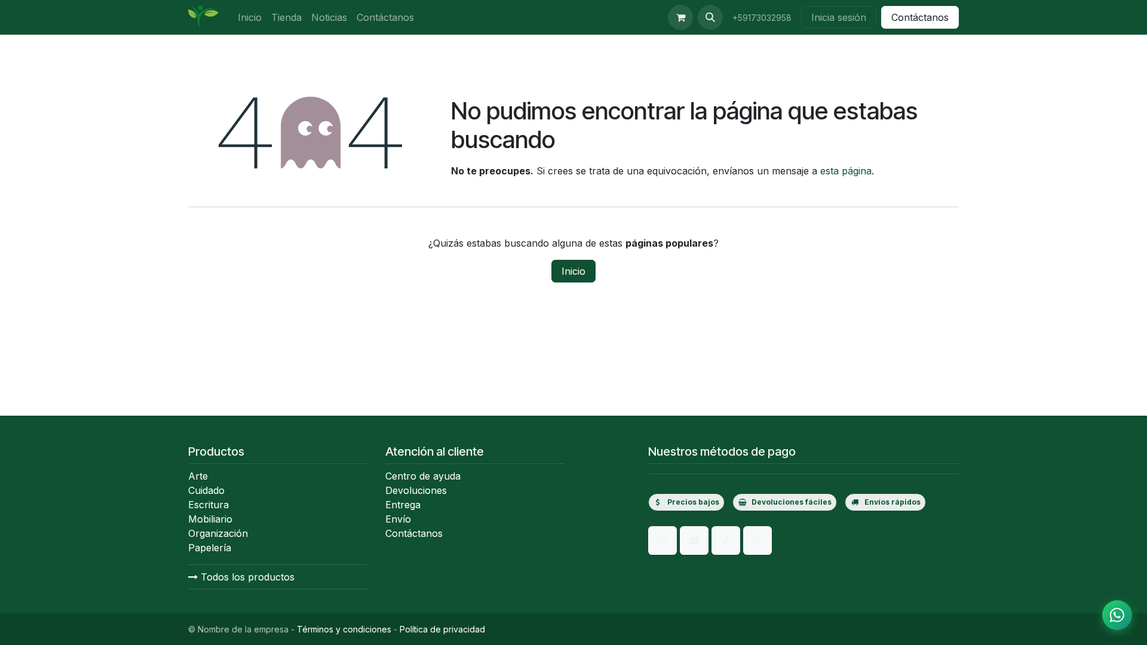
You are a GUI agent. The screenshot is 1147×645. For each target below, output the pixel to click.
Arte (198, 476)
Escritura (208, 505)
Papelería (209, 548)
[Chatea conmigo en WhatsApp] (1117, 615)
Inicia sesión (838, 17)
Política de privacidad (442, 629)
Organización (218, 533)
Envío (398, 519)
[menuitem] (249, 17)
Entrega (403, 505)
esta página (846, 171)
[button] (710, 17)
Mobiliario (210, 519)
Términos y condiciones (344, 629)
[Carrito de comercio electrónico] (680, 17)
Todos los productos (246, 577)
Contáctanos (920, 17)
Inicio (573, 271)
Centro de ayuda (423, 476)
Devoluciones (416, 490)
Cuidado (206, 490)
